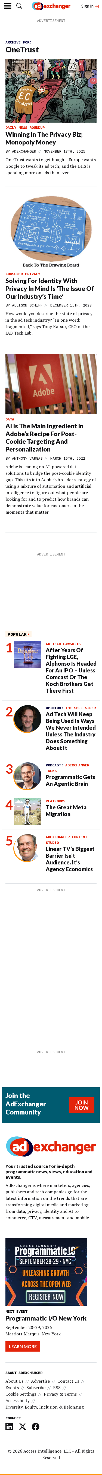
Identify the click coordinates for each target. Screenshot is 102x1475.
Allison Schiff (27, 305)
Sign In (87, 5)
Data (9, 419)
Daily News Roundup (25, 127)
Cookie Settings (20, 1394)
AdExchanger (24, 151)
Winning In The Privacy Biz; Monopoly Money (44, 138)
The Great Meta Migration (66, 810)
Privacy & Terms (60, 1394)
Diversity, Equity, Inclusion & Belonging (44, 1407)
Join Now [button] (82, 1105)
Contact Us (68, 1381)
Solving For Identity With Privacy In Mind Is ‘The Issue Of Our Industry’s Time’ (49, 288)
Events (12, 1387)
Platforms (55, 801)
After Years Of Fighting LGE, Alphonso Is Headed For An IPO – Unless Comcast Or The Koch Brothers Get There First (71, 670)
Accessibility (17, 1400)
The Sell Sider (80, 707)
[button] (19, 6)
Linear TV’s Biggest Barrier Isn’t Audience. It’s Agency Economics (70, 859)
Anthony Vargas (27, 458)
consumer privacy (22, 273)
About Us (14, 1381)
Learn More (23, 1346)
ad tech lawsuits (63, 643)
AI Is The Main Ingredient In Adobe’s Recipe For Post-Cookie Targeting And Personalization (44, 437)
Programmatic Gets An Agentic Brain (70, 780)
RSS (57, 1387)
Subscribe (35, 1387)
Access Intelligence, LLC (47, 1451)
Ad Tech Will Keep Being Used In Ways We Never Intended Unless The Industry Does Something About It (71, 731)
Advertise (40, 1381)
